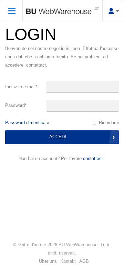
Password (16, 105)
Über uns (48, 261)
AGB (84, 261)
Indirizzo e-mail (21, 86)
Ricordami (109, 122)
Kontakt (68, 261)
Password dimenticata (27, 122)
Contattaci (93, 158)
